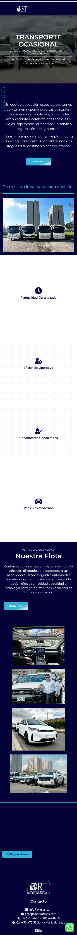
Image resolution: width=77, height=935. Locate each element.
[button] (49, 9)
